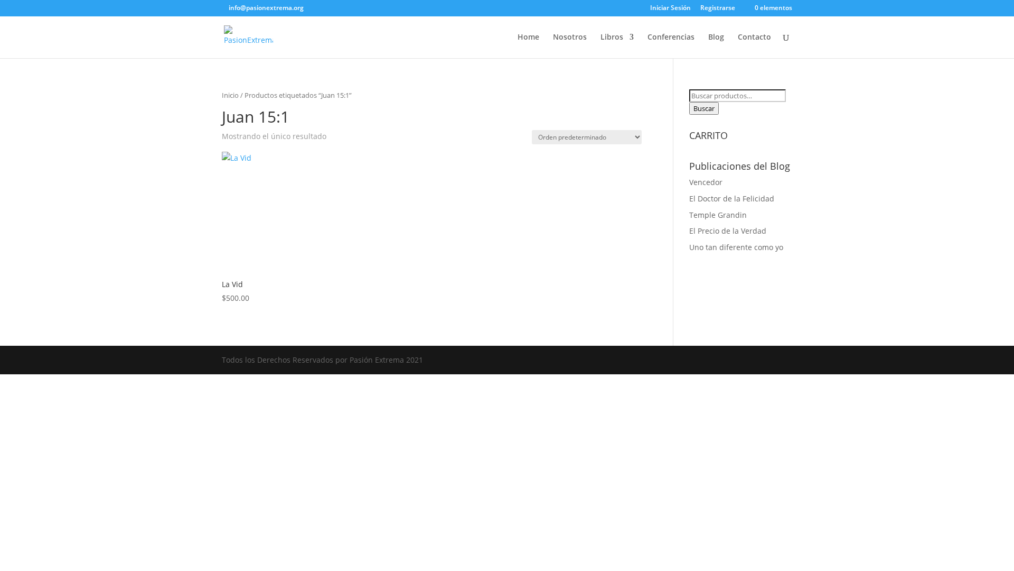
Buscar (704, 108)
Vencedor (705, 182)
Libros (611, 37)
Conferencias (670, 37)
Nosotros (570, 37)
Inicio (230, 95)
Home (528, 37)
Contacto (754, 37)
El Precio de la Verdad (727, 231)
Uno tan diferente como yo (736, 247)
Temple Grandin (718, 215)
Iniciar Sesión (670, 8)
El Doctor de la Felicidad (731, 199)
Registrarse (717, 8)
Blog (716, 37)
